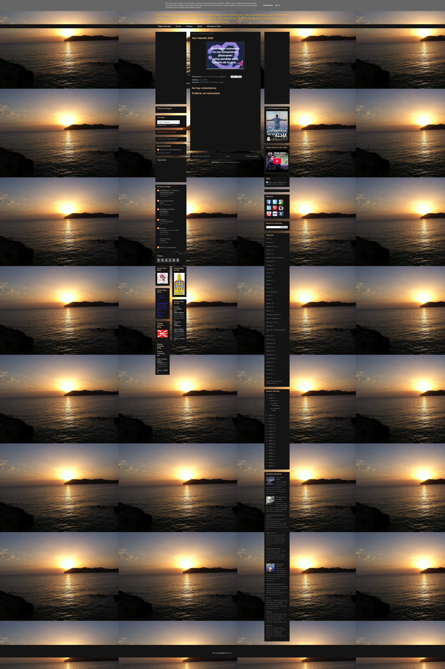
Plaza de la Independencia (276, 330)
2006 (271, 450)
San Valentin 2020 (274, 409)
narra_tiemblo (165, 239)
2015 (271, 425)
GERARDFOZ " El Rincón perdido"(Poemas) (169, 191)
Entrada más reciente (201, 156)
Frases (178, 26)
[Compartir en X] (236, 77)
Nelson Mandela (272, 318)
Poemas (163, 228)
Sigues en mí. (271, 533)
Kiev (267, 288)
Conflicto (269, 261)
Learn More (268, 5)
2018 (271, 415)
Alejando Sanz (271, 246)
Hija (267, 284)
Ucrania (269, 370)
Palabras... (164, 220)
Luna (268, 299)
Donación (269, 269)
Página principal (164, 26)
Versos (268, 374)
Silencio (269, 362)
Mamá (199, 26)
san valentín (203, 80)
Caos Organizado (166, 201)
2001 (271, 463)
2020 (271, 398)
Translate (174, 125)
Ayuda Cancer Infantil (274, 258)
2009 (271, 441)
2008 (271, 444)
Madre (268, 303)
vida (267, 377)
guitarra (269, 280)
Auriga (162, 203)
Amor (268, 250)
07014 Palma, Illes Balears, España (212, 82)
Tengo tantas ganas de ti (275, 584)
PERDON (163, 241)
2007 (271, 447)
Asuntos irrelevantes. (168, 247)
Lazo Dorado (271, 292)
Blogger (229, 653)
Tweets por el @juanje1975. (167, 139)
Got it (277, 5)
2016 (271, 422)
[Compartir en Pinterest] (240, 77)
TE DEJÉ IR (164, 213)
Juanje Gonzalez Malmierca (170, 150)
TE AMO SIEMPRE (166, 222)
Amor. (268, 254)
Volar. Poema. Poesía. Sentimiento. (274, 382)
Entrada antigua (252, 156)
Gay (267, 277)
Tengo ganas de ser (273, 548)
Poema (268, 339)
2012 (271, 434)
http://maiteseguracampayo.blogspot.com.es (179, 317)
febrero (274, 401)
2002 (271, 460)
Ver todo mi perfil (163, 153)
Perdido (269, 326)
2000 (271, 466)
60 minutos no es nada (281, 498)
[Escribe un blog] (234, 77)
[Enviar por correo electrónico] (232, 77)
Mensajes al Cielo (214, 26)
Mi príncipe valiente (280, 565)
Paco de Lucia (271, 322)
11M (267, 238)
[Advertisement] (171, 67)
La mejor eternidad (274, 404)
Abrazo (268, 242)
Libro (268, 296)
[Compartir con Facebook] (238, 77)
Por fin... (269, 598)
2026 (271, 395)
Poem (268, 336)
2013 (271, 431)
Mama (268, 307)
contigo (269, 265)
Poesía (268, 347)
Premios (189, 26)
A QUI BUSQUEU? (166, 194)
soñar (268, 366)
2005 (271, 453)
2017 (271, 418)
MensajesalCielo (272, 315)
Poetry (268, 351)
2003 (271, 456)
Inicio (227, 156)
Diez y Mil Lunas (279, 478)
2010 (271, 437)
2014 (271, 428)
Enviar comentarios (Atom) (230, 162)
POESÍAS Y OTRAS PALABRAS (167, 210)
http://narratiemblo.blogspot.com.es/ (162, 365)
